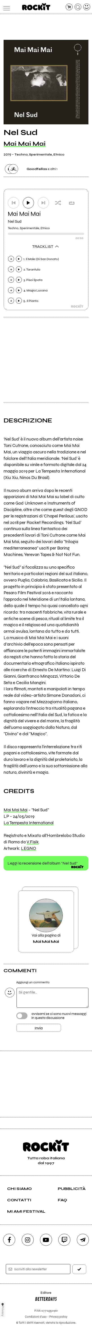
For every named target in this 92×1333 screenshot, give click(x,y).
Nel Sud (15, 221)
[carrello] (69, 7)
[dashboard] (86, 7)
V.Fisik (33, 841)
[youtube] (46, 1240)
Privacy (3, 1311)
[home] (36, 6)
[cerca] (78, 7)
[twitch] (64, 1240)
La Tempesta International (29, 822)
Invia (39, 1028)
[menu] (5, 7)
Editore (43, 1295)
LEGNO (28, 848)
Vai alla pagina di (46, 938)
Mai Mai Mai (25, 143)
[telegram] (83, 1240)
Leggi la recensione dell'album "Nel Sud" (43, 863)
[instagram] (28, 1240)
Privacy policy (58, 1316)
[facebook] (9, 1240)
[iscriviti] (79, 1269)
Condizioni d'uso (36, 1316)
